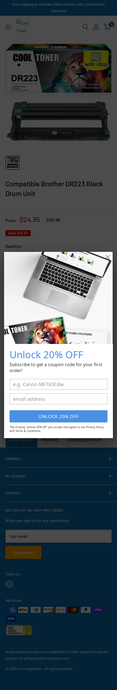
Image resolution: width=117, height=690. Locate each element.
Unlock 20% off (59, 416)
